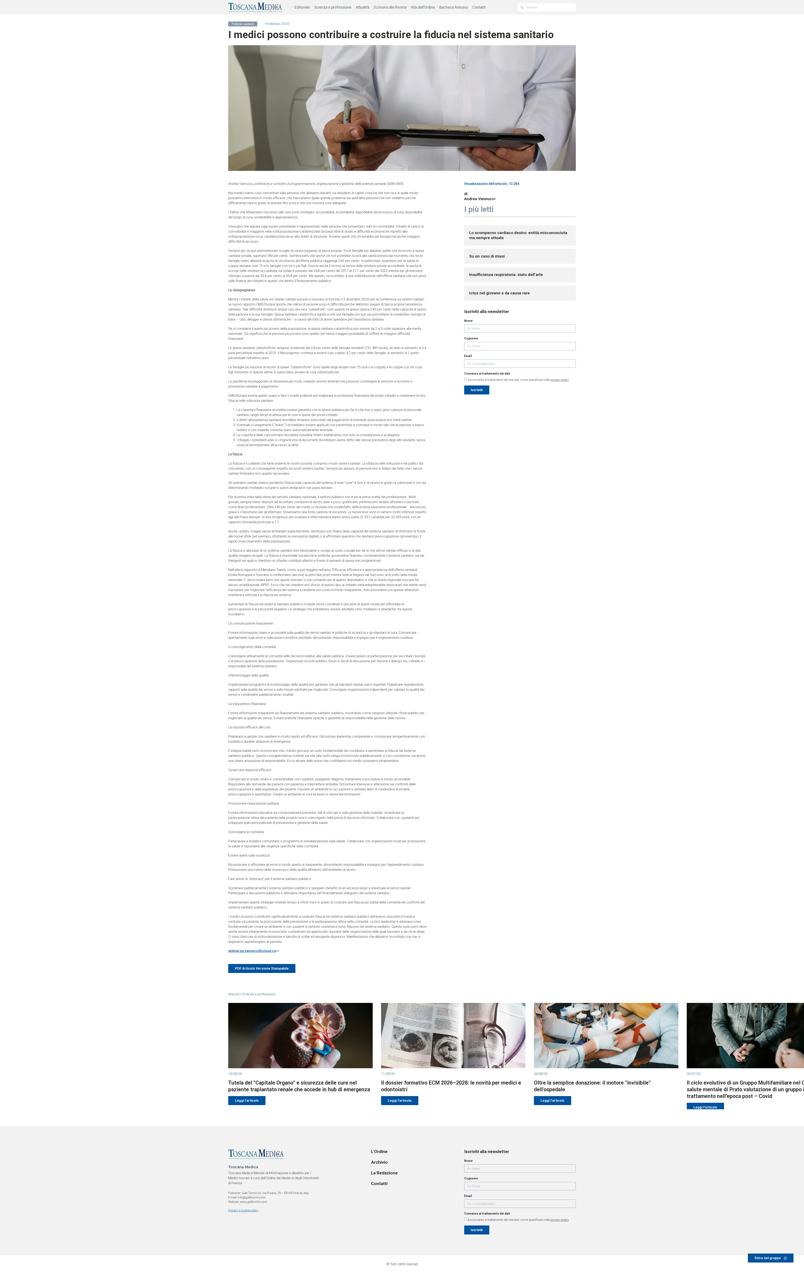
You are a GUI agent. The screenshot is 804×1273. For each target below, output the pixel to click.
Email (468, 356)
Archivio (379, 1162)
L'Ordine (379, 1151)
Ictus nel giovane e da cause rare (499, 293)
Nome (468, 320)
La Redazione (384, 1172)
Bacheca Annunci (453, 7)
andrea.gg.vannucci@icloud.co (252, 951)
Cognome (471, 338)
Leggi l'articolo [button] (247, 1101)
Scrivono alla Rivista (390, 7)
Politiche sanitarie (243, 24)
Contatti (479, 7)
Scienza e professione (333, 7)
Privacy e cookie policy (243, 1210)
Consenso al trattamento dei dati (487, 373)
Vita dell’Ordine (423, 7)
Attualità (362, 7)
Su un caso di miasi (487, 256)
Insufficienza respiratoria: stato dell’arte (506, 274)
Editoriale (302, 7)
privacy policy (560, 379)
